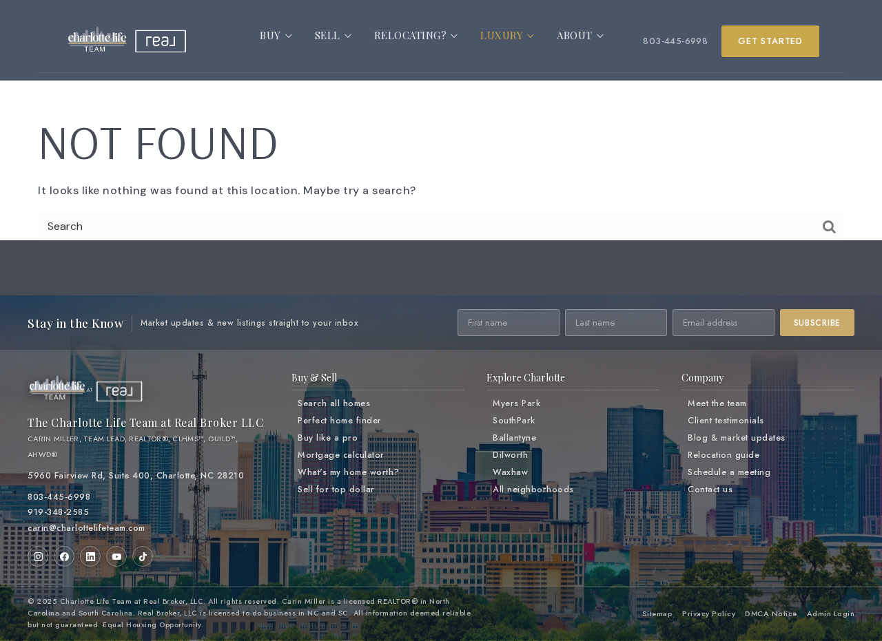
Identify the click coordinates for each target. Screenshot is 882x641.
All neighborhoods (533, 489)
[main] (441, 138)
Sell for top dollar (336, 489)
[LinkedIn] (90, 556)
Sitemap (657, 613)
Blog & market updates (737, 438)
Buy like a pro (328, 438)
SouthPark (514, 420)
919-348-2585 (58, 512)
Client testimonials (726, 420)
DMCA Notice (771, 613)
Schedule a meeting (729, 472)
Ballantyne (514, 438)
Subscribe (817, 323)
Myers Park (516, 403)
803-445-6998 (675, 41)
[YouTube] (116, 556)
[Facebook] (64, 556)
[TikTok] (142, 556)
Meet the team (717, 403)
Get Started (770, 41)
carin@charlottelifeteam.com (86, 528)
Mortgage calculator (341, 455)
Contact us (710, 489)
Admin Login (831, 613)
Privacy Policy (708, 613)
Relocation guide (723, 455)
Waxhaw (510, 472)
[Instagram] (38, 556)
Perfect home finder (340, 420)
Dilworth (510, 455)
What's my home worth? (349, 472)
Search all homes (334, 403)
